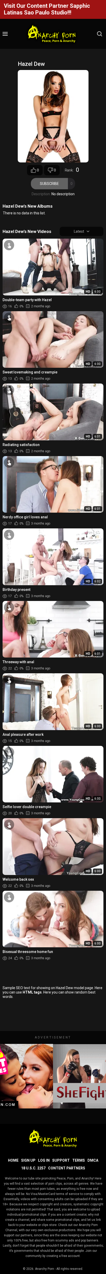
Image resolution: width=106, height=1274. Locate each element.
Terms (78, 1160)
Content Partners (66, 1168)
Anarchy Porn (44, 1269)
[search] (99, 34)
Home (13, 1160)
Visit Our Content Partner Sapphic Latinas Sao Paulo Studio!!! (47, 9)
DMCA (92, 1160)
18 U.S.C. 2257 (33, 1168)
